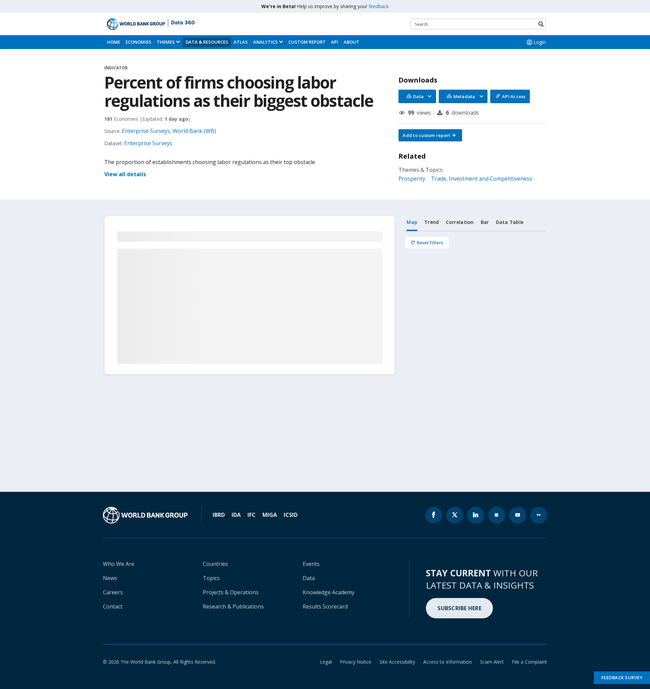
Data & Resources (207, 42)
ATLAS (241, 42)
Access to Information (447, 662)
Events (311, 564)
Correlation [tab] (460, 222)
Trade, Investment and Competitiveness (481, 178)
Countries (215, 564)
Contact (113, 606)
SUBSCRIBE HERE (459, 608)
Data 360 (183, 23)
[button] (430, 135)
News (110, 578)
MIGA (269, 515)
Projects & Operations (231, 592)
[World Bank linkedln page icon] (475, 515)
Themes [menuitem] (166, 42)
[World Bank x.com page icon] (454, 515)
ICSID (291, 515)
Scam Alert (492, 662)
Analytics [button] (265, 42)
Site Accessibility (397, 662)
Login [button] (540, 42)
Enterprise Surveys (148, 143)
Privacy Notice (355, 662)
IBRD (219, 515)
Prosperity (411, 178)
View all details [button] (125, 174)
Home (113, 42)
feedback (379, 6)
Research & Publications (233, 606)
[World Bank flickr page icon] (538, 515)
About (351, 42)
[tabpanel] (475, 242)
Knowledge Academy (328, 592)
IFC (251, 515)
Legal (326, 662)
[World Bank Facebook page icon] (433, 515)
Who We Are (118, 564)
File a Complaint (529, 662)
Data (309, 578)
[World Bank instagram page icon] (496, 515)
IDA (236, 515)
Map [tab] (412, 222)
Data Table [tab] (510, 222)
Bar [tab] (485, 222)
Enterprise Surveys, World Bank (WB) (169, 131)
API (334, 42)
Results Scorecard (325, 606)
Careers (113, 592)
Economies (138, 42)
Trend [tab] (431, 222)
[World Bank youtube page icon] (517, 515)
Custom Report (307, 42)
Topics (211, 578)
